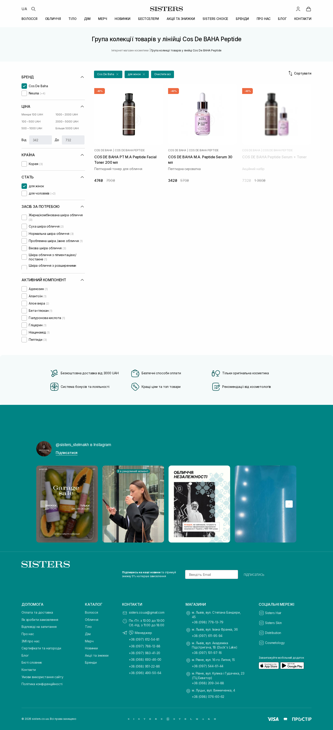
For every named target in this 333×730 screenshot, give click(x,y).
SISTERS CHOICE (215, 19)
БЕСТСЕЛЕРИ (148, 19)
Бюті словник (32, 662)
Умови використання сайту (42, 677)
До (57, 140)
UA (24, 9)
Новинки (91, 648)
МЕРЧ (102, 19)
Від (24, 140)
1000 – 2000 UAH (67, 114)
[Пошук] (33, 9)
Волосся (91, 612)
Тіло (88, 627)
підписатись (254, 574)
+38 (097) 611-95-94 (207, 636)
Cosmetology (275, 643)
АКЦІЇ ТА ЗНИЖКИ (181, 19)
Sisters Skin (273, 623)
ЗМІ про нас (30, 641)
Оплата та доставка (37, 612)
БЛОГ (282, 19)
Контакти (29, 670)
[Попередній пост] (44, 504)
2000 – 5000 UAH (67, 121)
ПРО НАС (263, 19)
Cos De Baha (103, 150)
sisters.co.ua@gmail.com (146, 612)
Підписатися (66, 452)
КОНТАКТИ (302, 19)
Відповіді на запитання (39, 627)
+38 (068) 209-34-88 (208, 683)
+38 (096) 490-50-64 (145, 673)
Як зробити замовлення (40, 620)
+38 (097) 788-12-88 (144, 646)
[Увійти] (298, 9)
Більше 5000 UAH (67, 128)
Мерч (89, 641)
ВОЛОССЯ (29, 19)
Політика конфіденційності (42, 684)
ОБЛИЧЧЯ (53, 19)
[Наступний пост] (289, 504)
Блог (25, 655)
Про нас (28, 634)
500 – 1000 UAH (32, 128)
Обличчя (91, 620)
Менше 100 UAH (32, 114)
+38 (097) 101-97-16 (207, 653)
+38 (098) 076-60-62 (208, 697)
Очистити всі (162, 74)
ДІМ (87, 19)
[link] (308, 9)
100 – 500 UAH (31, 121)
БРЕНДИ (242, 19)
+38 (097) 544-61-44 (207, 666)
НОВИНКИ (122, 19)
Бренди (91, 662)
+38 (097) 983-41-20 (144, 653)
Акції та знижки (97, 655)
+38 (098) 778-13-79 (207, 622)
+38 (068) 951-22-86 (144, 666)
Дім (88, 634)
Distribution (273, 633)
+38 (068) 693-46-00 (145, 659)
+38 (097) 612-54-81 (144, 639)
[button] (108, 74)
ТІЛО (72, 19)
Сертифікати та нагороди (41, 648)
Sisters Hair (273, 613)
